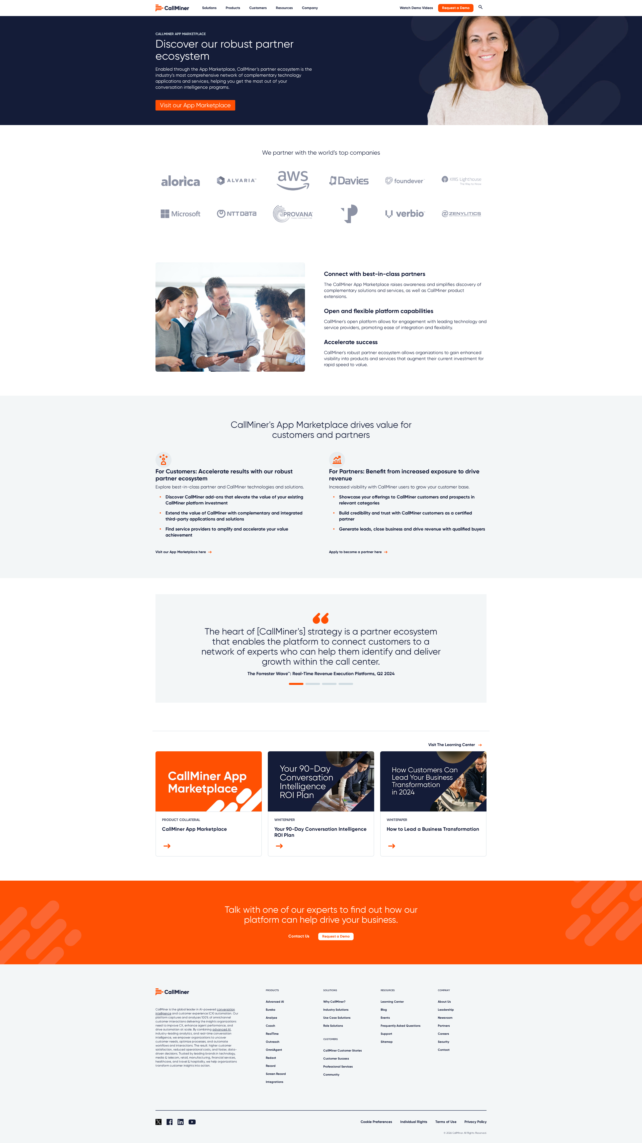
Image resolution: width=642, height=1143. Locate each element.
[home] (172, 7)
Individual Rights (413, 1122)
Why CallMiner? (334, 1001)
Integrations (274, 1082)
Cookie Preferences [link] (376, 1122)
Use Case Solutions (337, 1017)
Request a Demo (455, 8)
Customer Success (336, 1058)
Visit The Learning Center (452, 744)
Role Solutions (333, 1025)
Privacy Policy (475, 1122)
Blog (384, 1009)
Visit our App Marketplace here (180, 552)
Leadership (446, 1009)
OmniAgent (274, 1050)
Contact (444, 1050)
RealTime (272, 1033)
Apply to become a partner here (355, 552)
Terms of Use (445, 1122)
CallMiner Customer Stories (342, 1050)
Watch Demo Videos (416, 8)
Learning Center (392, 1001)
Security (443, 1042)
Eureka (270, 1009)
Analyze (271, 1017)
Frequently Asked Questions (401, 1025)
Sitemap (387, 1042)
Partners (444, 1025)
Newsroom (445, 1017)
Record (271, 1066)
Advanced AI (275, 1001)
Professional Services (338, 1066)
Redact (271, 1058)
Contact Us (298, 936)
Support (386, 1033)
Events (385, 1017)
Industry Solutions (336, 1009)
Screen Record (276, 1074)
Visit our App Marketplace (195, 105)
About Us (444, 1001)
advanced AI (221, 1029)
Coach (270, 1025)
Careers (443, 1033)
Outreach (272, 1042)
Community (331, 1074)
